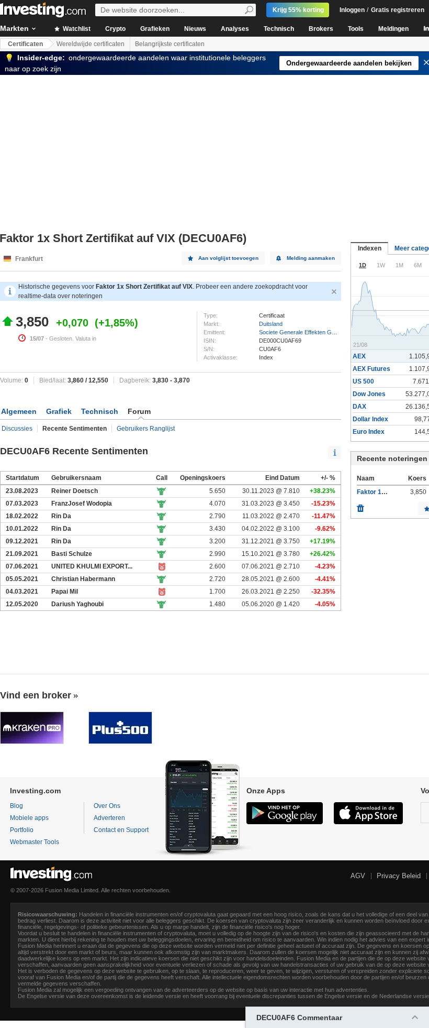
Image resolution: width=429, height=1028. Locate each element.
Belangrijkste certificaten (170, 44)
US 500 (363, 381)
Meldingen (393, 28)
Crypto (115, 28)
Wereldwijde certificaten (91, 44)
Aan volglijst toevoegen (228, 258)
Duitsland (271, 324)
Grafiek (59, 411)
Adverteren (109, 818)
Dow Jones (369, 394)
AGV (358, 876)
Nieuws (195, 28)
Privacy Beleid (399, 876)
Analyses (235, 28)
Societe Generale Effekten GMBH (301, 332)
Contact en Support (121, 830)
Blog (16, 806)
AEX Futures (371, 369)
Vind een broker (35, 695)
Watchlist (76, 28)
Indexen (369, 248)
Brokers (321, 28)
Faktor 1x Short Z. (383, 492)
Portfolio (21, 830)
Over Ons (107, 806)
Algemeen (19, 411)
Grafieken (155, 28)
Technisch (279, 28)
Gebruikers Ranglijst (146, 428)
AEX (359, 356)
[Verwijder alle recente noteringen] (360, 505)
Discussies (17, 428)
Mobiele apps (29, 818)
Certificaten (25, 44)
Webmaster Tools (34, 842)
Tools (356, 28)
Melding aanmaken (311, 258)
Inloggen (352, 10)
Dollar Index (370, 419)
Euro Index (369, 431)
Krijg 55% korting (298, 10)
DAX (359, 406)
